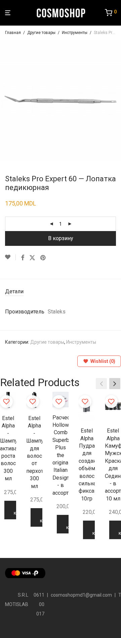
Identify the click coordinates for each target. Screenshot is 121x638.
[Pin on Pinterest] (43, 258)
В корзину (60, 238)
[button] (114, 383)
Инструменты (74, 32)
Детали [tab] (14, 291)
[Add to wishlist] (6, 401)
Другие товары (41, 32)
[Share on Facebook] (22, 258)
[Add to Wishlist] (10, 257)
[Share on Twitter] (32, 258)
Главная (13, 32)
